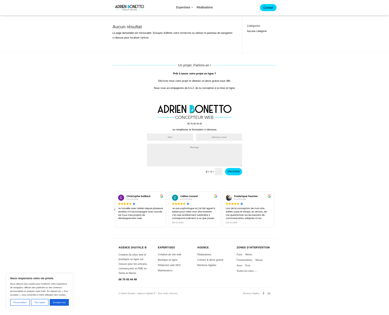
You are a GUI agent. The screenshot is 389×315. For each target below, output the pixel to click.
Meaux (259, 260)
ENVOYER (233, 171)
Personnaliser (20, 302)
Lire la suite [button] (178, 222)
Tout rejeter (39, 302)
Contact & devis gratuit (210, 259)
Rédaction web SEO (169, 265)
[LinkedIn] (268, 293)
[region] (39, 291)
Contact (268, 7)
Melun (248, 254)
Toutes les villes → (247, 271)
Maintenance (165, 270)
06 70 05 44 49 (128, 279)
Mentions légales (206, 265)
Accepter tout (59, 302)
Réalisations (205, 7)
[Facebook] (263, 293)
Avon (239, 265)
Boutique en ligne (167, 259)
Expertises (183, 7)
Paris (239, 254)
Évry (247, 265)
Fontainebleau (244, 260)
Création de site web (169, 254)
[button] (115, 209)
